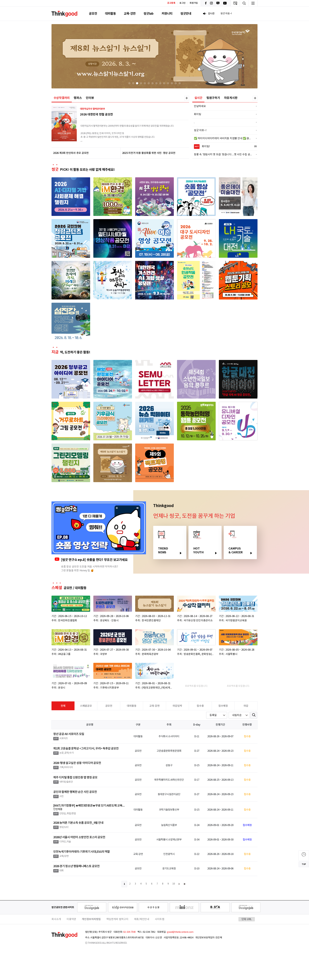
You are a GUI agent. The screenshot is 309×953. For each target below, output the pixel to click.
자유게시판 (231, 98)
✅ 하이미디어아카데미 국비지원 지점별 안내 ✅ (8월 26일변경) (223, 138)
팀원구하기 (213, 98)
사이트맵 (159, 919)
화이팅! (224, 146)
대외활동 (110, 13)
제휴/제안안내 (141, 919)
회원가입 (194, 3)
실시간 (198, 98)
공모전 (93, 13)
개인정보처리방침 (91, 919)
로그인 (182, 3)
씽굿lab (149, 13)
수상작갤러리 (62, 98)
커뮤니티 (167, 13)
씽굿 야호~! (223, 130)
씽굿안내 (185, 13)
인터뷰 (90, 98)
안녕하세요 (223, 106)
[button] (129, 83)
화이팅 (223, 114)
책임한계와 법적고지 (117, 919)
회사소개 (56, 919)
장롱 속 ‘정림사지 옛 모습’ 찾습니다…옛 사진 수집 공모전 (223, 154)
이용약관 (71, 919)
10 (173, 884)
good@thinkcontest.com (180, 932)
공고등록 (171, 3)
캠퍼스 (78, 98)
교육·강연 (130, 13)
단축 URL (247, 919)
